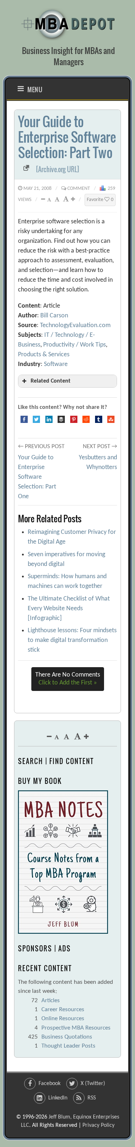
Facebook (49, 1083)
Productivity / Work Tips (74, 345)
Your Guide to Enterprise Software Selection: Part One (37, 477)
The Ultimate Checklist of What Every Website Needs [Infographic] (69, 608)
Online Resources (62, 1019)
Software (56, 364)
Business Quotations (66, 1037)
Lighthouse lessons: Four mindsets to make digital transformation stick (72, 640)
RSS (91, 1098)
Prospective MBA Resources (76, 1028)
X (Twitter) (93, 1083)
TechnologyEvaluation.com (75, 325)
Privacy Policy (98, 1125)
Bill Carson (54, 315)
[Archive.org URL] (58, 169)
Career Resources (62, 1010)
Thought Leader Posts (68, 1046)
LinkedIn (57, 1098)
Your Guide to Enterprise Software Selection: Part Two (67, 137)
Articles (50, 1001)
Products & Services (43, 354)
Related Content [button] (51, 381)
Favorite (100, 199)
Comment (78, 188)
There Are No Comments (67, 678)
